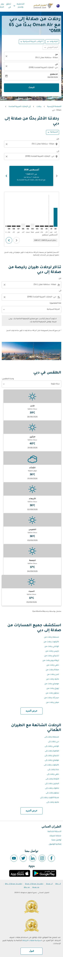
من (56, 55)
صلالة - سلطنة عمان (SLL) (46, 58)
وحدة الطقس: (8, 379)
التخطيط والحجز (18, 5)
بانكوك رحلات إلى (52, 788)
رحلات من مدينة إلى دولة (13, 884)
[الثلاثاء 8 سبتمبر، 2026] (14, 226)
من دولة (27, 887)
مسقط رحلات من (51, 637)
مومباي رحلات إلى (52, 760)
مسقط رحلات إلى (51, 737)
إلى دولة (58, 884)
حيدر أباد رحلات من (51, 698)
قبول (31, 951)
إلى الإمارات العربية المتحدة (20, 107)
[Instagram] (42, 858)
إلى (58, 151)
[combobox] (31, 144)
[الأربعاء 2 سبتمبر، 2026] (42, 226)
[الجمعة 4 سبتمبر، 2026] (32, 225)
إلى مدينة (49, 884)
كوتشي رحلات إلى (52, 746)
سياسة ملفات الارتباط (31, 941)
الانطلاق (54, 74)
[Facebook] (51, 858)
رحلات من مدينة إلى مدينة (34, 884)
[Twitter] (23, 858)
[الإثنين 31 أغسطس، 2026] (51, 226)
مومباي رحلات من (51, 684)
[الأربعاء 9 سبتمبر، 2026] (9, 226)
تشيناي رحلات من (51, 656)
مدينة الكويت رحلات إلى (49, 798)
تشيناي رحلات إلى (52, 756)
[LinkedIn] (32, 858)
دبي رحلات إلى (53, 742)
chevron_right (6, 176)
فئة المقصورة (55, 303)
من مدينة (35, 887)
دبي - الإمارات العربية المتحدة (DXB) (43, 68)
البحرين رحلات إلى (52, 784)
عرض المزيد (32, 711)
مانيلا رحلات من (52, 679)
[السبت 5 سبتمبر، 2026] (28, 226)
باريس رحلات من (52, 651)
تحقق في (8, 5)
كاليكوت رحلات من (51, 642)
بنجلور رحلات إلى (52, 793)
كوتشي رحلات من (51, 647)
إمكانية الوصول (55, 844)
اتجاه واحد (54, 42)
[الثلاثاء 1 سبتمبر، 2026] (46, 226)
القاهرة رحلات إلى (52, 751)
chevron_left (56, 176)
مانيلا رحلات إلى (52, 802)
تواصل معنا (56, 840)
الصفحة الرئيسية (54, 107)
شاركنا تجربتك (55, 836)
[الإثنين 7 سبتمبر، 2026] (18, 226)
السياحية (54, 132)
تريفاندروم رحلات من (50, 661)
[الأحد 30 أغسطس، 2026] (55, 217)
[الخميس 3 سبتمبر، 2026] (37, 226)
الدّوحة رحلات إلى (52, 779)
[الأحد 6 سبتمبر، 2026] (23, 225)
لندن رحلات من (53, 675)
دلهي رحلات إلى (53, 774)
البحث (31, 88)
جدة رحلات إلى (53, 770)
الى (56, 65)
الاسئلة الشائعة (54, 832)
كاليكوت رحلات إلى (51, 765)
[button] (31, 41)
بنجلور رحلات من (52, 693)
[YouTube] (13, 858)
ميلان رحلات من (52, 703)
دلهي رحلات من (52, 665)
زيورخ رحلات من (52, 689)
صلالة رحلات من (52, 670)
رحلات (38, 107)
